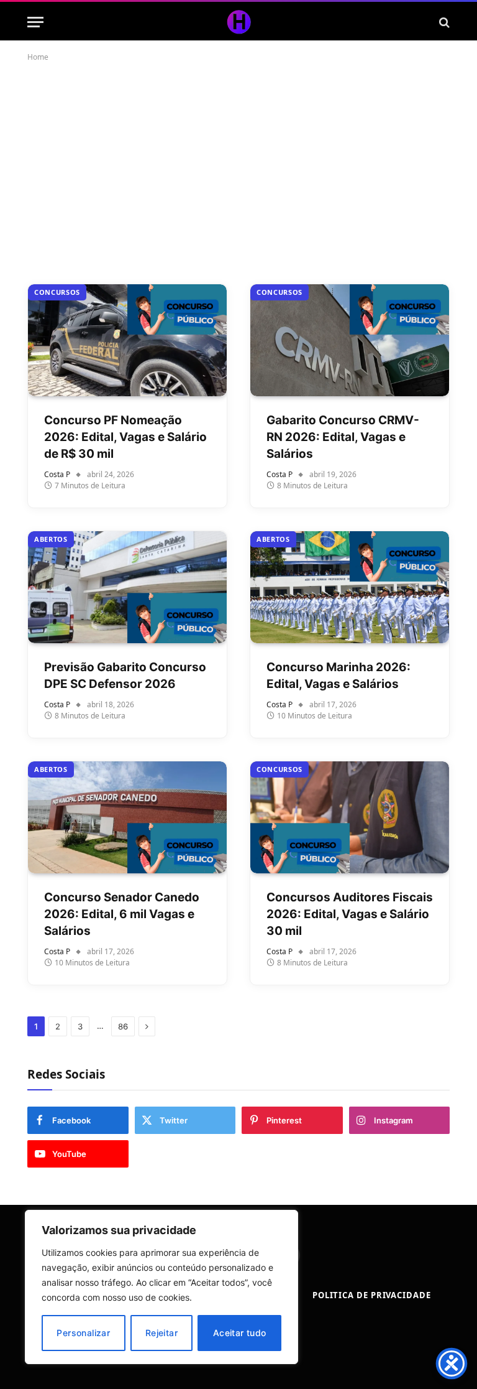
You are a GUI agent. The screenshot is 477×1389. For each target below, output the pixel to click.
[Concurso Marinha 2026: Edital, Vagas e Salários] (349, 587)
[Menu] (35, 22)
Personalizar (83, 1332)
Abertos (51, 539)
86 (123, 1026)
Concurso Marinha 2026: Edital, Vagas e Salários (338, 675)
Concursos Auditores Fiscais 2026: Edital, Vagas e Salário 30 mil (349, 913)
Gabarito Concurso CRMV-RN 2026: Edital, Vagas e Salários (342, 436)
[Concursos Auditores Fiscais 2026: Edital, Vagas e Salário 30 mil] (349, 817)
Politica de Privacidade (371, 1295)
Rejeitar (161, 1332)
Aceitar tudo (239, 1332)
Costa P (57, 474)
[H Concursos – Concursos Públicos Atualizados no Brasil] (238, 22)
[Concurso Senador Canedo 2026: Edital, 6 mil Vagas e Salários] (127, 817)
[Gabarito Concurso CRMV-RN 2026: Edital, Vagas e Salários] (349, 340)
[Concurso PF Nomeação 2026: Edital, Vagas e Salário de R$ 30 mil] (127, 340)
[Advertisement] (238, 170)
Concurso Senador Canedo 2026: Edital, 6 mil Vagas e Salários (121, 913)
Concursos (57, 292)
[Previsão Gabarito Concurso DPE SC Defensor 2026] (127, 587)
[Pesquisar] (443, 22)
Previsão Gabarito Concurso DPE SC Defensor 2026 (125, 675)
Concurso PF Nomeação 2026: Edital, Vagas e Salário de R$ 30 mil (125, 436)
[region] (161, 1287)
